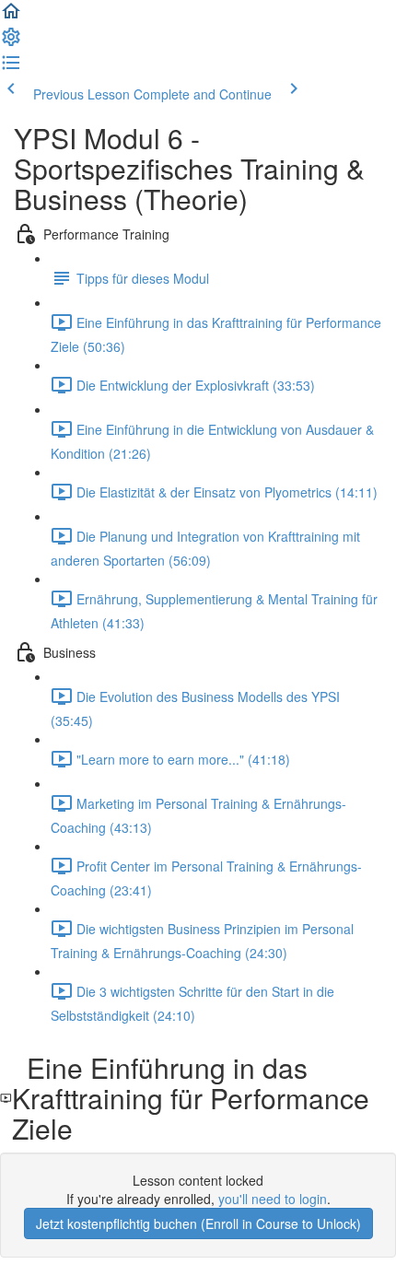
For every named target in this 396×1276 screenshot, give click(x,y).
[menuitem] (11, 42)
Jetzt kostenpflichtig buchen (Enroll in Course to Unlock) (198, 1223)
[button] (11, 16)
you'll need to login (272, 1198)
